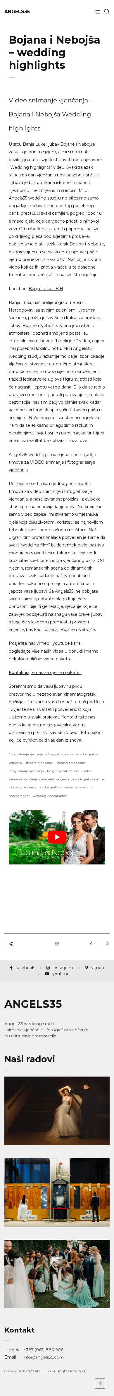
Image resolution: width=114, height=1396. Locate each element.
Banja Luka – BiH (46, 288)
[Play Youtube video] (57, 837)
